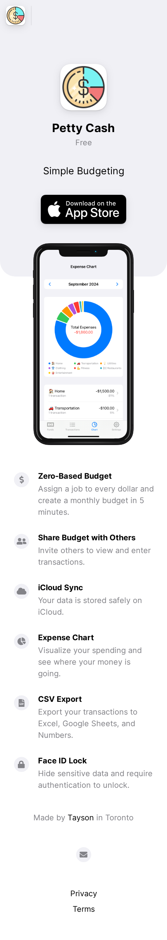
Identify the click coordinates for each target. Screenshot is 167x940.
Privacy (83, 893)
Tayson (81, 817)
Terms (84, 909)
